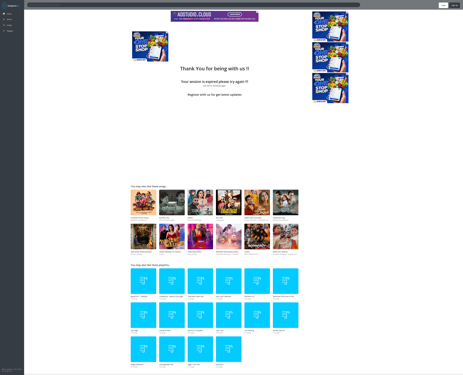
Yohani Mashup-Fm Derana (170, 252)
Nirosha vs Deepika (195, 330)
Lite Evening (249, 330)
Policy (20, 369)
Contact (9, 369)
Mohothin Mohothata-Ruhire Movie (230, 252)
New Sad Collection (223, 296)
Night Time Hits (194, 364)
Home (9, 14)
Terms (15, 369)
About (4, 369)
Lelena (247, 252)
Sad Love (219, 330)
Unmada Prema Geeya (139, 218)
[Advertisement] (214, 114)
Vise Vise (219, 218)
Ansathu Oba (164, 218)
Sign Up (455, 5)
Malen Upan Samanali (252, 218)
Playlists (10, 31)
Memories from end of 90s (283, 296)
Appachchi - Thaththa (139, 296)
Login (443, 5)
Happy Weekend (137, 364)
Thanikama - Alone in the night (171, 296)
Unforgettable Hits (166, 364)
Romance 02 (249, 296)
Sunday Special (278, 330)
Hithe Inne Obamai (280, 252)
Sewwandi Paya (279, 218)
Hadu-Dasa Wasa (194, 252)
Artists (9, 19)
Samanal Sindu (165, 330)
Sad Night (134, 330)
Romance (219, 364)
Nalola (190, 218)
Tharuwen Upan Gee (196, 296)
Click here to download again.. (214, 86)
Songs (9, 25)
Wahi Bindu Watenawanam (141, 252)
